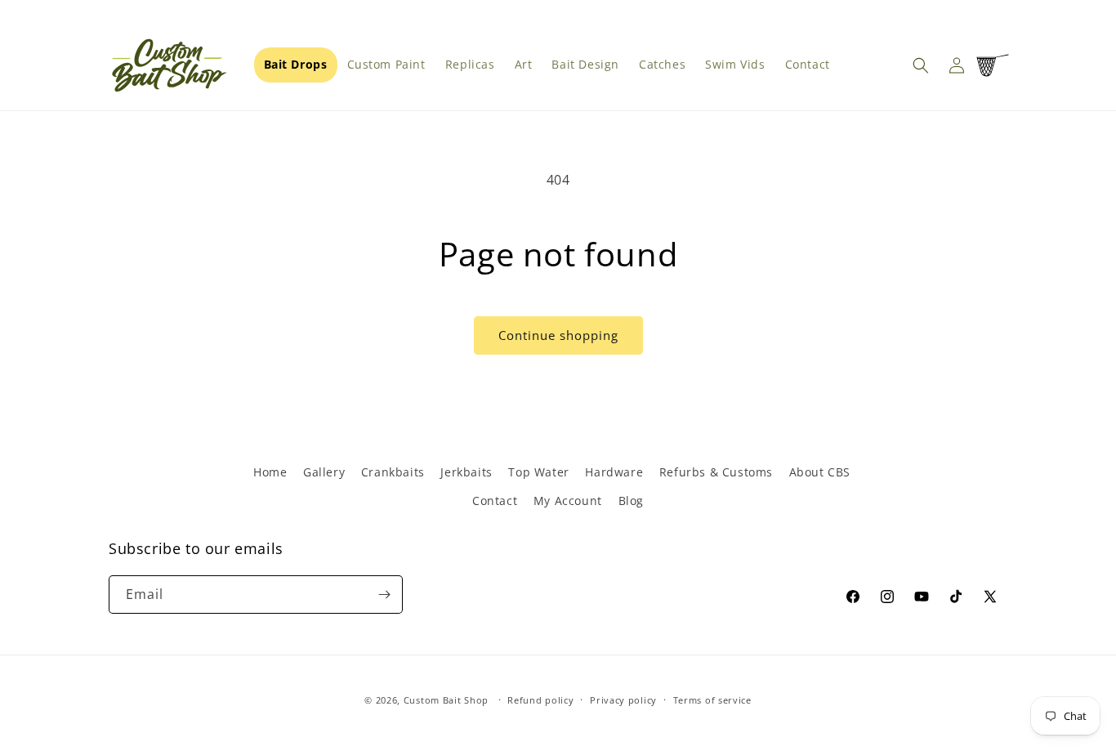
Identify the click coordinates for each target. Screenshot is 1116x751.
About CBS (819, 472)
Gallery (324, 472)
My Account (567, 500)
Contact (494, 500)
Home (270, 472)
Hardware (614, 472)
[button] (921, 65)
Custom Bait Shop (446, 700)
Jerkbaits (466, 472)
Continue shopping (558, 335)
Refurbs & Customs (716, 472)
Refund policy (540, 700)
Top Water (538, 472)
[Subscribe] (384, 594)
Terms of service (712, 700)
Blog (631, 500)
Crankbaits (393, 472)
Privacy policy (623, 700)
